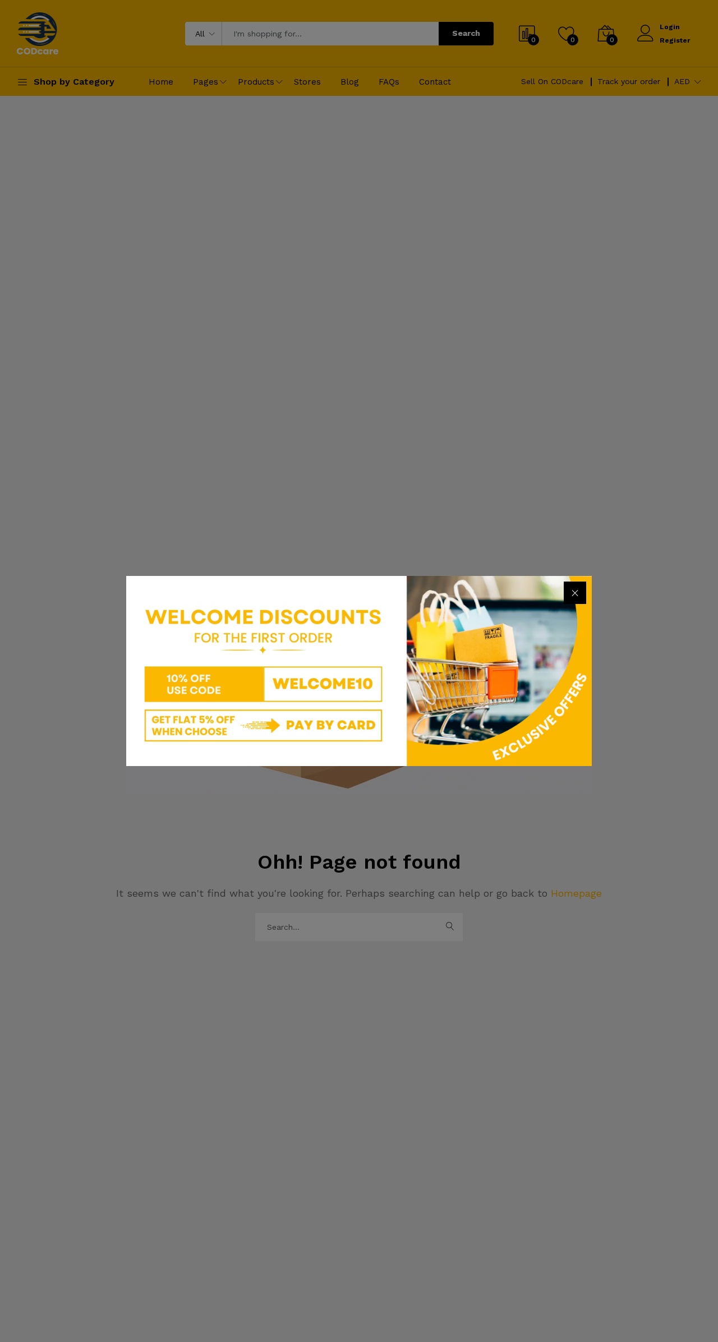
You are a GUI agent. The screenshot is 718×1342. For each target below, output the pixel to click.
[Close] (575, 593)
